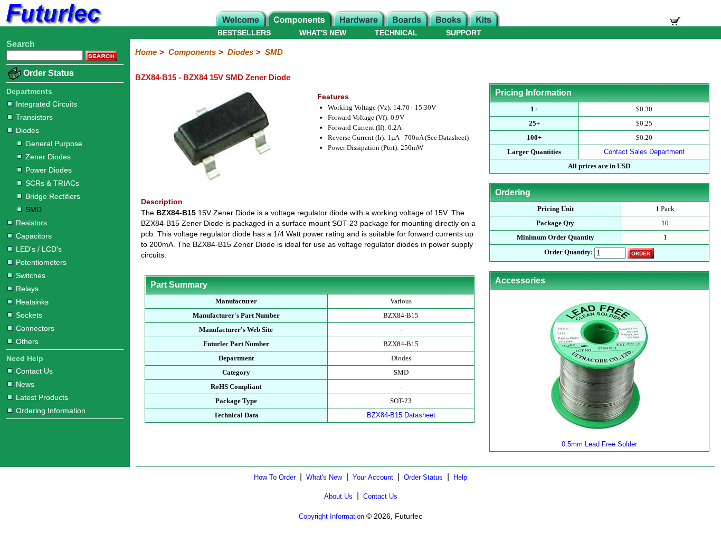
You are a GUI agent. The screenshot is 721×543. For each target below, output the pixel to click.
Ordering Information (51, 410)
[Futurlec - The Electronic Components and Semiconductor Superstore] (53, 23)
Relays (27, 288)
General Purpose (53, 143)
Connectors (35, 328)
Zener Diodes (48, 157)
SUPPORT (463, 32)
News (25, 384)
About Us (338, 496)
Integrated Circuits (46, 104)
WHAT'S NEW (322, 32)
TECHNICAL (396, 32)
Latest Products (42, 397)
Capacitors (34, 236)
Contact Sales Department (644, 152)
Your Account (373, 477)
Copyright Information (331, 516)
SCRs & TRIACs (52, 183)
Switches (30, 275)
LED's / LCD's (39, 249)
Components (192, 51)
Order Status (48, 73)
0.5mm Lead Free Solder (599, 444)
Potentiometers (41, 262)
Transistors (34, 117)
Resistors (31, 222)
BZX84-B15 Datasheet (401, 415)
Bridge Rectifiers (52, 196)
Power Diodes (48, 170)
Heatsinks (32, 302)
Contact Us (34, 371)
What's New (324, 477)
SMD (33, 209)
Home (146, 51)
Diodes (27, 130)
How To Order (275, 477)
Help (460, 477)
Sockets (29, 315)
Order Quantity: (568, 252)
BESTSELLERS (244, 32)
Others (27, 341)
